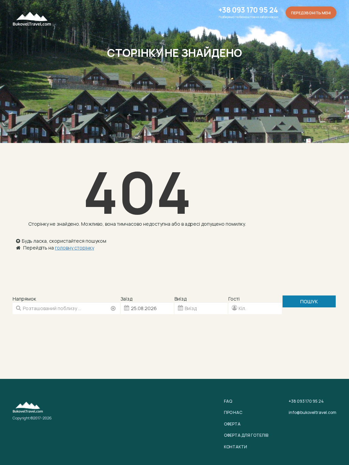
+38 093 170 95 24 (248, 10)
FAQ (228, 401)
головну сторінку (74, 247)
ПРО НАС (233, 412)
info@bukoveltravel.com (312, 412)
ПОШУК (309, 301)
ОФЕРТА (232, 424)
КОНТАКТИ (235, 447)
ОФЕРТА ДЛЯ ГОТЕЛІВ (246, 435)
